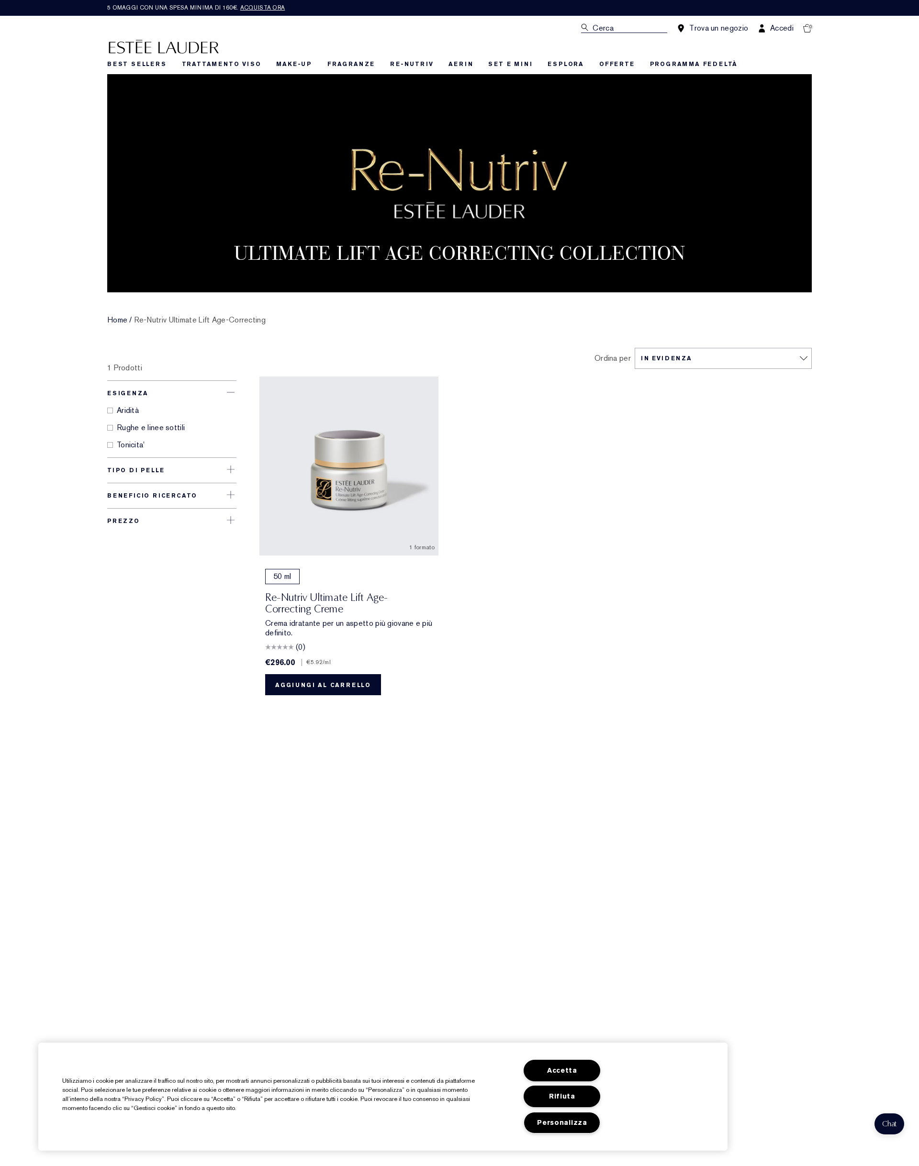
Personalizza (562, 1122)
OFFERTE (617, 64)
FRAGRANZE (351, 64)
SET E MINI (510, 64)
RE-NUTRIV (411, 64)
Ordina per (612, 358)
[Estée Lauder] (163, 46)
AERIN (460, 64)
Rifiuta (562, 1096)
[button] (889, 1124)
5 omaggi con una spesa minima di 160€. (196, 7)
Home (117, 320)
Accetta (562, 1070)
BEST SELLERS (137, 64)
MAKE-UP (294, 64)
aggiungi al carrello (323, 685)
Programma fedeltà (694, 64)
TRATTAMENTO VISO (221, 64)
